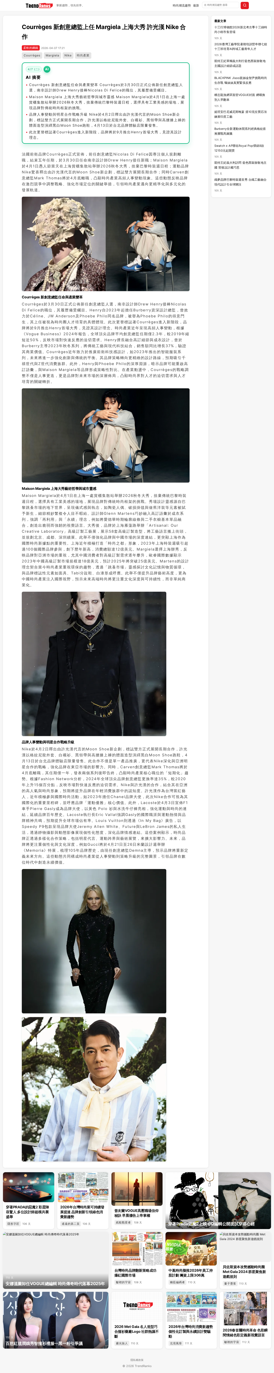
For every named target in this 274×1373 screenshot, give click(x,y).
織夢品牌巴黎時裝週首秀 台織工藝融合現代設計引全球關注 (240, 185)
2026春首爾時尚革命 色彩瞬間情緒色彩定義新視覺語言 (245, 1332)
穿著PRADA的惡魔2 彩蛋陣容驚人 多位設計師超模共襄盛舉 (27, 1212)
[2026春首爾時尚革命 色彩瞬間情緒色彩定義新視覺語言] (245, 1308)
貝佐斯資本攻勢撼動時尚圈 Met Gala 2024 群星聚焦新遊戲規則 (244, 1272)
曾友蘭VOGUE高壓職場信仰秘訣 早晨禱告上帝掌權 (136, 1213)
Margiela (52, 55)
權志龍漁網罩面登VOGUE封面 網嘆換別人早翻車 (239, 100)
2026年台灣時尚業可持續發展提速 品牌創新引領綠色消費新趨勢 (82, 1212)
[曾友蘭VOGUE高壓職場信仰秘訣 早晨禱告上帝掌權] (137, 1189)
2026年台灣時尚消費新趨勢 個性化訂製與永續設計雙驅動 (191, 1331)
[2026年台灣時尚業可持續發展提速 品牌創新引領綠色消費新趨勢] (82, 1187)
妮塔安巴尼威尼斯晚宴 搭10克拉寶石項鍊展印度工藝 (240, 117)
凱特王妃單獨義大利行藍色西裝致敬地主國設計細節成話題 (240, 66)
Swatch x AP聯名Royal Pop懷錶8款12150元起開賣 (239, 151)
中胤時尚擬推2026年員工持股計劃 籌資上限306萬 (191, 1272)
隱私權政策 (137, 1359)
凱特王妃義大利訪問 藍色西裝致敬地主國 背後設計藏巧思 (240, 168)
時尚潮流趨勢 (182, 5)
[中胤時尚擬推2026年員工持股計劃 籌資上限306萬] (191, 1249)
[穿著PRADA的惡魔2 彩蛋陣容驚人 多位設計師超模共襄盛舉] (28, 1187)
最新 (196, 5)
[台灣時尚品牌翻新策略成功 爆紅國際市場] (137, 1249)
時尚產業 (83, 55)
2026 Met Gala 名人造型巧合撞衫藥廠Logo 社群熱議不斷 (136, 1331)
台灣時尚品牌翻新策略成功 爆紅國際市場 (135, 1272)
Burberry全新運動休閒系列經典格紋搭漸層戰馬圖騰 (240, 134)
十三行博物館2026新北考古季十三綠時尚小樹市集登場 (240, 32)
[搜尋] (245, 5)
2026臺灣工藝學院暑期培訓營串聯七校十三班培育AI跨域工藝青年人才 (240, 49)
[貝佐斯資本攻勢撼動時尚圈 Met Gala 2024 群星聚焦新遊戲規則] (245, 1247)
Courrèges (32, 55)
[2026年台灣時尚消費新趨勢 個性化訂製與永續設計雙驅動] (191, 1307)
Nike (68, 55)
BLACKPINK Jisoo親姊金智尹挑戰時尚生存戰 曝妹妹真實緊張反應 (240, 83)
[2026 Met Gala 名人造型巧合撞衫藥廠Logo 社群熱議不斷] (137, 1307)
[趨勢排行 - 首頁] (39, 6)
